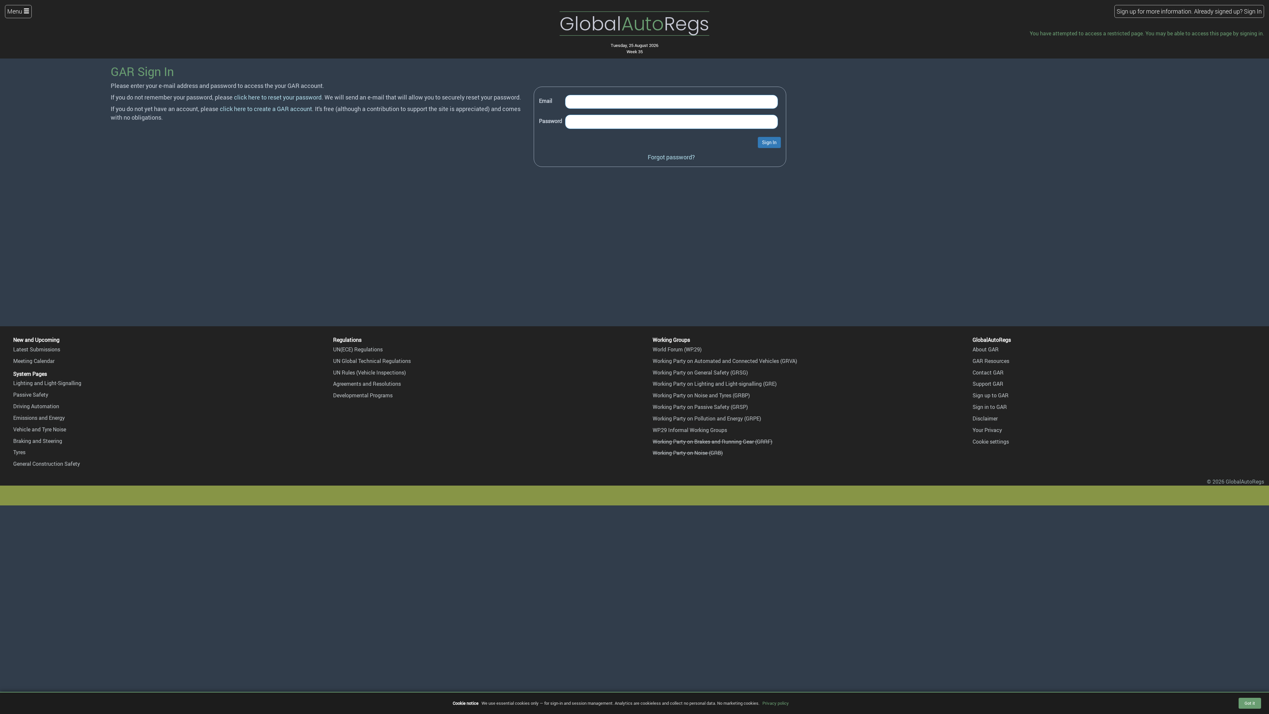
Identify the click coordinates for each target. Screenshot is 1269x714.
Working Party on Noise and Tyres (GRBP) (701, 395)
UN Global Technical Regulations (372, 361)
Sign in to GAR (990, 407)
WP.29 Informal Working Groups (690, 430)
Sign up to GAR (991, 395)
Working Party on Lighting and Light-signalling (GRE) (715, 383)
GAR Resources (991, 361)
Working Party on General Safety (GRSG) (700, 372)
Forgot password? (671, 157)
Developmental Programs (363, 395)
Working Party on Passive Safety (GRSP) (700, 407)
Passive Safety (30, 394)
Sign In (1253, 11)
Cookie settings (991, 441)
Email (545, 100)
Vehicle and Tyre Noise (39, 429)
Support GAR (988, 383)
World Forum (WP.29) (677, 349)
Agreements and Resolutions (367, 383)
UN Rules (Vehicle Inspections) (369, 372)
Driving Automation (36, 406)
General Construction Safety (46, 463)
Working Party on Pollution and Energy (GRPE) (707, 418)
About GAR (986, 349)
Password (550, 121)
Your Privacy (987, 430)
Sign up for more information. (1155, 11)
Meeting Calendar (34, 361)
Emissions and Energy (39, 417)
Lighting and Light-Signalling (47, 383)
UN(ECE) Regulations (358, 349)
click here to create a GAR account (266, 109)
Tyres (19, 452)
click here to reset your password (278, 97)
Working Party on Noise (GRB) (688, 452)
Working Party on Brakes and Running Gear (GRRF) (712, 441)
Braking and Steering (37, 441)
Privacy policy (775, 703)
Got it (1250, 703)
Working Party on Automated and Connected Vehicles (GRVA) (725, 361)
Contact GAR (988, 372)
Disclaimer (985, 418)
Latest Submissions (36, 349)
